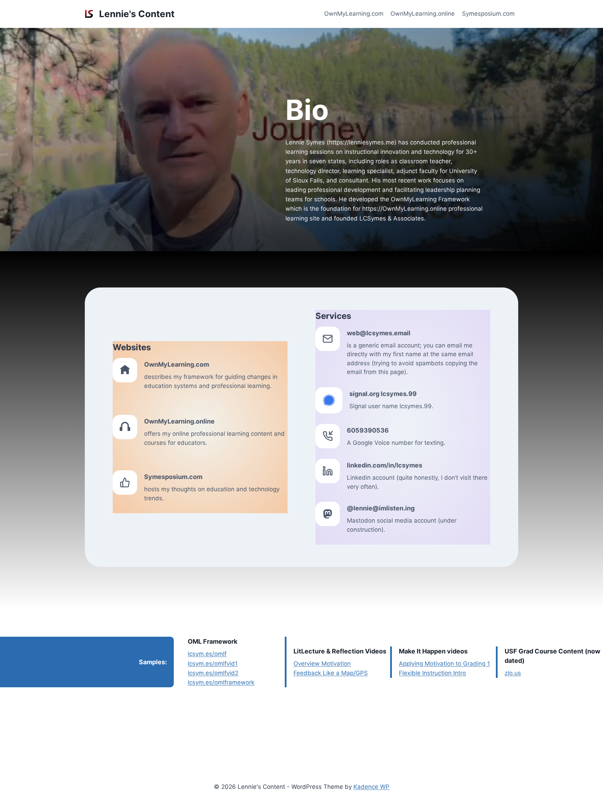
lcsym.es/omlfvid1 (213, 663)
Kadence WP (371, 786)
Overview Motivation (322, 663)
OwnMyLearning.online (422, 13)
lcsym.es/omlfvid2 (213, 672)
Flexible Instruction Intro (432, 672)
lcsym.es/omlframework (221, 682)
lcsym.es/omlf (207, 653)
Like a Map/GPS (344, 672)
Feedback (307, 672)
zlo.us (513, 672)
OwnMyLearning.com (354, 13)
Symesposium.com (488, 13)
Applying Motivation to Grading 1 (444, 663)
